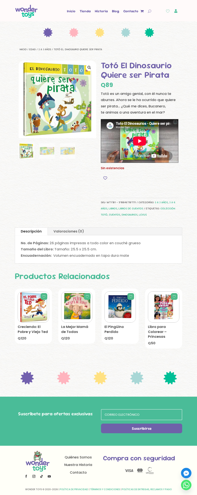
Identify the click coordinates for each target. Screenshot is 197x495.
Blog (115, 11)
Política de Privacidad (74, 489)
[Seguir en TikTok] (41, 476)
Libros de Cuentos (131, 208)
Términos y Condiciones (105, 489)
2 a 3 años (44, 49)
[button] (89, 67)
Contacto (130, 11)
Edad (32, 49)
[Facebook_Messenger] (186, 473)
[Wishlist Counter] (167, 11)
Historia (101, 11)
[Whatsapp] (186, 485)
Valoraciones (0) (68, 231)
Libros (113, 208)
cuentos (114, 214)
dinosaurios (130, 214)
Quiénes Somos (78, 457)
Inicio (71, 11)
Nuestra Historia (78, 464)
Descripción (31, 231)
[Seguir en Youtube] (49, 476)
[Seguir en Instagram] (34, 476)
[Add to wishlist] (105, 178)
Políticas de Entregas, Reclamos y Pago (147, 489)
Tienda (85, 11)
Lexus (143, 214)
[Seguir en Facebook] (26, 476)
